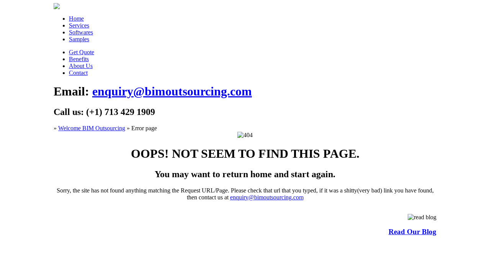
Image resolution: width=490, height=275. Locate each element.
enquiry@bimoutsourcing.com (172, 91)
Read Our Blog (412, 232)
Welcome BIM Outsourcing (91, 128)
